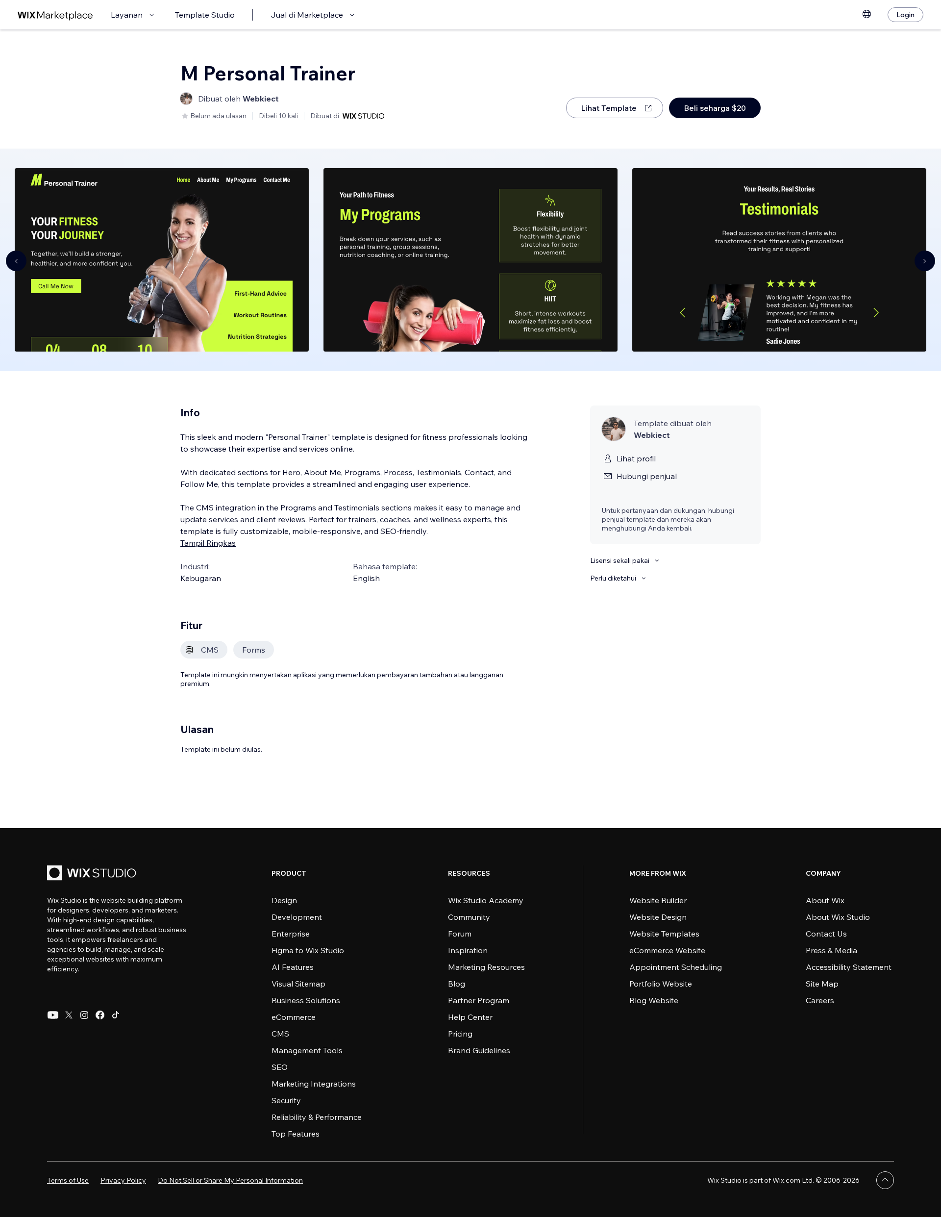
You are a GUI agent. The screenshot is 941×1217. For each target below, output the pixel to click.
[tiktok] (116, 1015)
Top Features (296, 1134)
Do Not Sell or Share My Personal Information (230, 1180)
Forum (459, 933)
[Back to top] (885, 1180)
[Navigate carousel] (16, 261)
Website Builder (658, 900)
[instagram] (84, 1015)
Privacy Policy (123, 1180)
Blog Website (653, 1000)
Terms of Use (68, 1180)
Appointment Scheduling (675, 967)
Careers (820, 1000)
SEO (280, 1067)
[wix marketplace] (55, 15)
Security (286, 1100)
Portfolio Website (660, 984)
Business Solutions (306, 1000)
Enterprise (291, 933)
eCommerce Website (667, 950)
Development (297, 917)
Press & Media (831, 950)
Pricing (460, 1034)
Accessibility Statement (848, 967)
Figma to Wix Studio (308, 950)
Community (469, 917)
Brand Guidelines (479, 1050)
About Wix (825, 900)
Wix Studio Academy (485, 900)
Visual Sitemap (298, 984)
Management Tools (307, 1050)
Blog (456, 984)
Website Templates (664, 933)
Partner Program (478, 1000)
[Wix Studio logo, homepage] (93, 874)
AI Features (293, 967)
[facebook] (100, 1015)
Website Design (658, 917)
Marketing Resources (486, 967)
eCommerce (294, 1017)
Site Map (822, 984)
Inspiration (468, 950)
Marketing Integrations (314, 1084)
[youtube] (53, 1015)
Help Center (470, 1017)
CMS (280, 1034)
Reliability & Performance (317, 1117)
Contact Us (826, 933)
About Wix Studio (838, 917)
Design (284, 900)
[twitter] (68, 1015)
